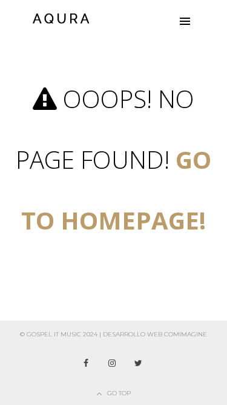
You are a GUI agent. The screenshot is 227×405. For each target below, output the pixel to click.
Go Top (119, 393)
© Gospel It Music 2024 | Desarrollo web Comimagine (113, 334)
